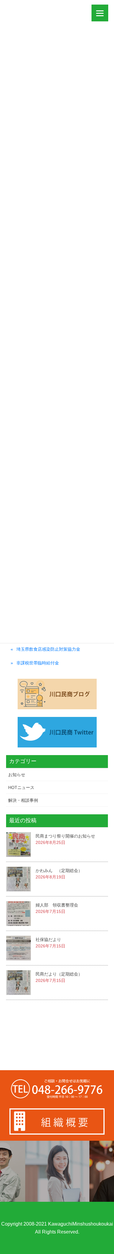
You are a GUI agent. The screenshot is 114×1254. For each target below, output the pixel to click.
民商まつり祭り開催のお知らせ (65, 836)
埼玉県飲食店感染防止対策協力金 (48, 649)
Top (108, 1248)
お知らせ (16, 774)
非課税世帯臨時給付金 (37, 662)
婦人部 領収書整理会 (57, 905)
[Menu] (100, 13)
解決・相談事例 (23, 800)
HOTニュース (21, 787)
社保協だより (48, 939)
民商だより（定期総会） (59, 974)
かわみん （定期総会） (59, 870)
